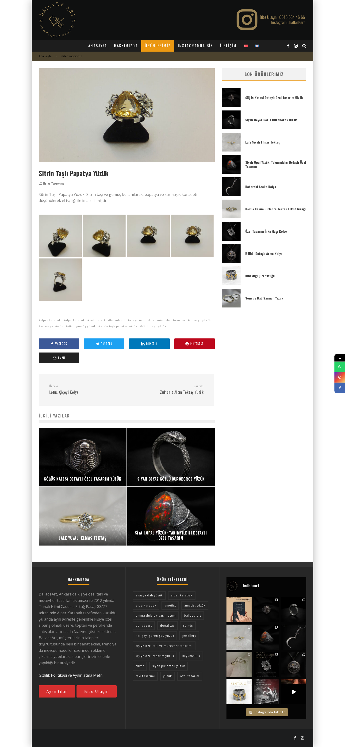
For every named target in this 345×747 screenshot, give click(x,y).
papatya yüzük (200, 320)
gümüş (188, 626)
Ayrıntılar (56, 691)
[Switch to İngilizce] (257, 46)
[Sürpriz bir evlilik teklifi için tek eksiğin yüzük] (239, 609)
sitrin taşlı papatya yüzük (118, 326)
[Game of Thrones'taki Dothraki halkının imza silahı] (293, 637)
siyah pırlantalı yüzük (168, 666)
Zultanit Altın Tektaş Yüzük (182, 389)
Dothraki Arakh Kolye (260, 186)
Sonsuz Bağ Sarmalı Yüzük (264, 298)
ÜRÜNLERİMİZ (158, 46)
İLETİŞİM (228, 46)
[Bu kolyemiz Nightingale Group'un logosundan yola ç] (293, 664)
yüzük (167, 676)
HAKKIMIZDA (126, 46)
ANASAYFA (97, 46)
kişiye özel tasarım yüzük (155, 656)
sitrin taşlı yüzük (154, 326)
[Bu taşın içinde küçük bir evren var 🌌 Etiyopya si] (266, 637)
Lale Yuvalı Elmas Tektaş (262, 142)
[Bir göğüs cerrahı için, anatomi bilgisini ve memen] (266, 609)
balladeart (117, 320)
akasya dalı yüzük (149, 595)
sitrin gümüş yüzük (82, 326)
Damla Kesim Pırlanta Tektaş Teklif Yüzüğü (275, 208)
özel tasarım (189, 676)
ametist (170, 605)
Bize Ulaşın (96, 691)
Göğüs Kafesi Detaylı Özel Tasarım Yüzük (274, 97)
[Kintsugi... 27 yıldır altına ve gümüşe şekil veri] (239, 691)
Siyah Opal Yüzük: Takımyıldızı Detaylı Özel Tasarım (275, 164)
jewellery (189, 636)
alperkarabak (75, 320)
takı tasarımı (145, 676)
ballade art (97, 320)
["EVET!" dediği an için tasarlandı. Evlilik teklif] (239, 637)
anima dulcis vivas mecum (156, 616)
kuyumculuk (191, 656)
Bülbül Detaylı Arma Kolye (263, 253)
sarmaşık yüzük (52, 326)
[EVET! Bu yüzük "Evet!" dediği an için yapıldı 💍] (239, 664)
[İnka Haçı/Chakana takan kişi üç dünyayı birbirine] (266, 664)
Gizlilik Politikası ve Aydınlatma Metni (71, 675)
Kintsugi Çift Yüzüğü (260, 275)
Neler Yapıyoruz (54, 183)
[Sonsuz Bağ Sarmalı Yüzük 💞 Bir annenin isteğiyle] (293, 691)
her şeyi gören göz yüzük (155, 636)
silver (140, 666)
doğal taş (167, 626)
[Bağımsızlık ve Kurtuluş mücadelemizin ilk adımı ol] (266, 691)
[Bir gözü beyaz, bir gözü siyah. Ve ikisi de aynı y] (293, 609)
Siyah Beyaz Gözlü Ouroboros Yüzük (271, 119)
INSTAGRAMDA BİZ (195, 46)
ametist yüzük (194, 605)
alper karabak (51, 320)
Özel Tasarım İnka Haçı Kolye (266, 231)
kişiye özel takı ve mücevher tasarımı (157, 320)
